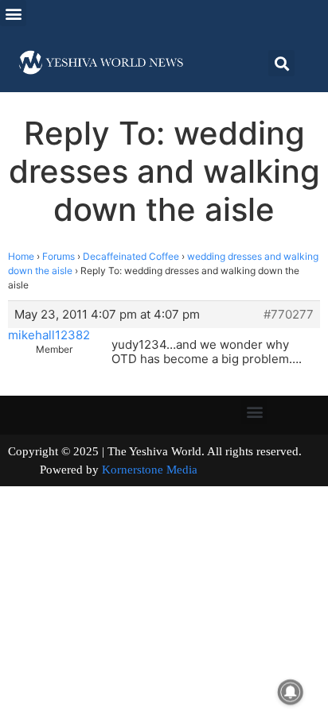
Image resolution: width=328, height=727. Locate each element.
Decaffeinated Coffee (131, 256)
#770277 (289, 314)
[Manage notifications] (290, 692)
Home (21, 256)
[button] (13, 13)
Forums (58, 256)
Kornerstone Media (149, 469)
